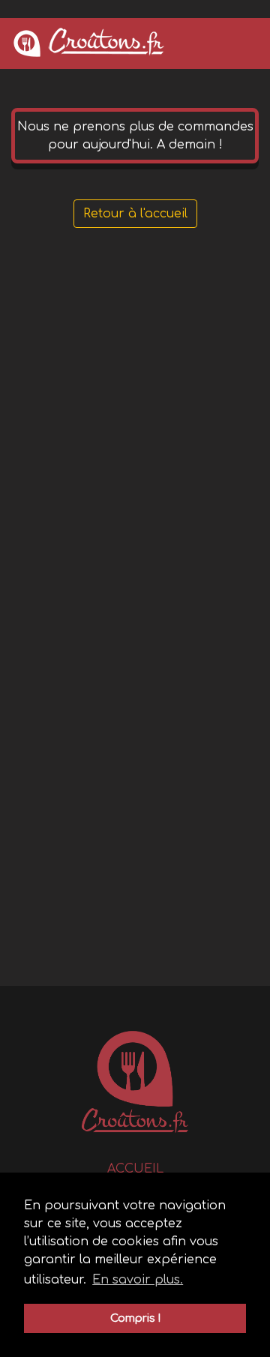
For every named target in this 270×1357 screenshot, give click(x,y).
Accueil (135, 1169)
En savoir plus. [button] (137, 1280)
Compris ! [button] (135, 1318)
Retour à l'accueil (135, 213)
